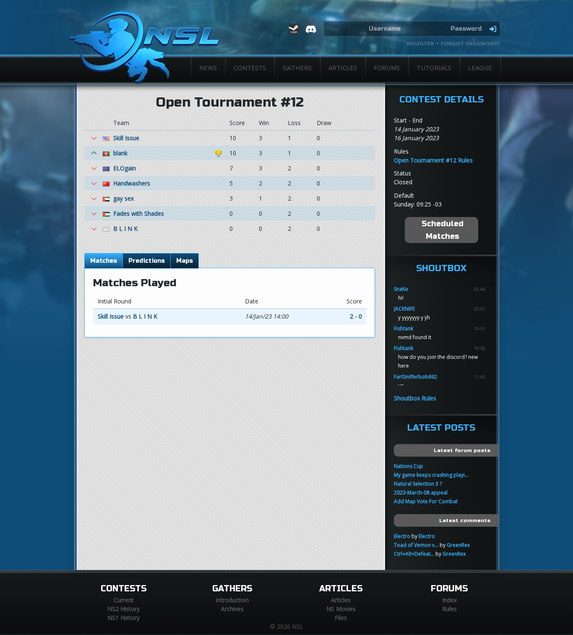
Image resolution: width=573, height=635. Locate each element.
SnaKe (401, 289)
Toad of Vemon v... (416, 545)
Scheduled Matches (443, 230)
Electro (402, 536)
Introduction (232, 600)
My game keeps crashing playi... (431, 474)
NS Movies (341, 609)
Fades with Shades (138, 213)
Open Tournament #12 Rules (433, 160)
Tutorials (434, 67)
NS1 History (123, 618)
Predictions (146, 260)
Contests (250, 67)
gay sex (123, 198)
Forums (387, 67)
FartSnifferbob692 (415, 376)
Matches (103, 260)
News (208, 67)
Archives (232, 609)
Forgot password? (470, 44)
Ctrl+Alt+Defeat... (414, 553)
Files (341, 618)
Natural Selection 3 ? (418, 483)
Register (420, 44)
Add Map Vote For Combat (426, 501)
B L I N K (125, 229)
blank (120, 153)
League (480, 67)
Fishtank (403, 328)
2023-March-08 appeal (421, 492)
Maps (184, 260)
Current (124, 600)
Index (449, 600)
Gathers (297, 67)
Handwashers (131, 183)
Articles (342, 67)
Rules (449, 609)
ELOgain (124, 168)
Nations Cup (408, 466)
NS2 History (123, 609)
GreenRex (458, 545)
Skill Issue (126, 138)
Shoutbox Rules (415, 398)
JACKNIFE (404, 308)
